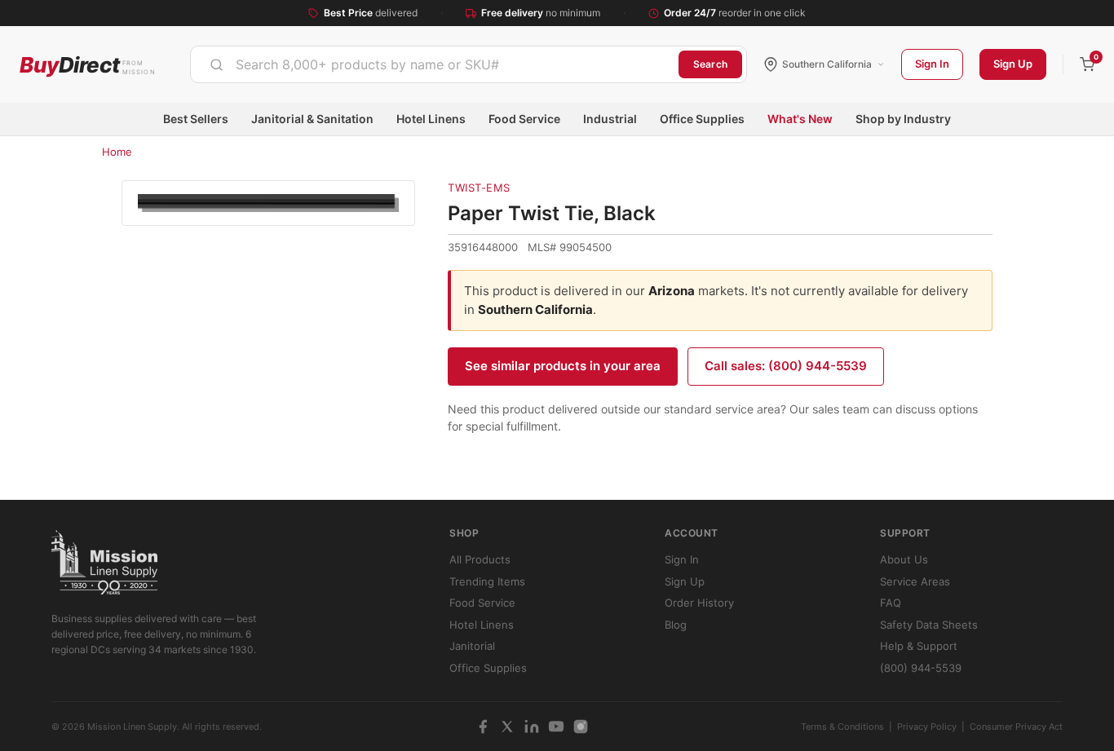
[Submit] (216, 64)
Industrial (610, 119)
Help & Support (918, 645)
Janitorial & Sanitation (312, 119)
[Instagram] (580, 726)
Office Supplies (702, 119)
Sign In (932, 63)
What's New (800, 119)
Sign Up (1012, 63)
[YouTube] (556, 726)
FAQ (890, 602)
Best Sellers (195, 119)
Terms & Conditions (842, 726)
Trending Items (487, 581)
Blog (676, 624)
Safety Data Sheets (929, 624)
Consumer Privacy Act (1016, 726)
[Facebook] (483, 726)
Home (117, 151)
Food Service (524, 119)
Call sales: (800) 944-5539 (786, 365)
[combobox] (435, 64)
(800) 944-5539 (920, 667)
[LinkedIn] (532, 726)
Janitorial (472, 645)
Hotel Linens (431, 119)
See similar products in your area (563, 365)
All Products (480, 559)
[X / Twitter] (507, 726)
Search (710, 64)
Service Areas (915, 581)
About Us (904, 559)
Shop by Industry (903, 119)
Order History (699, 602)
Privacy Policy (927, 726)
